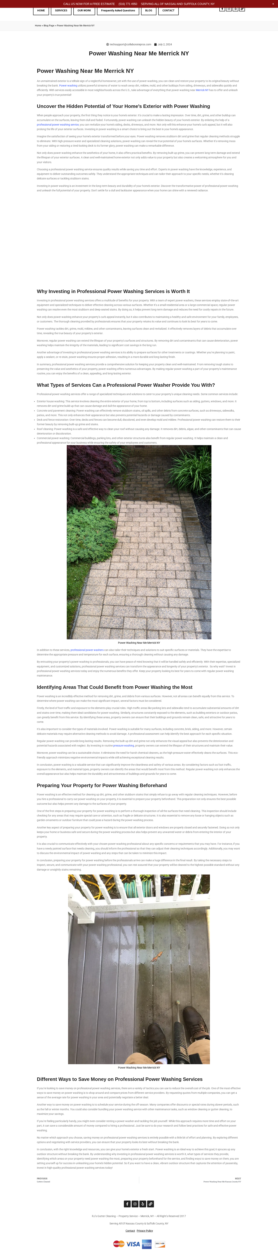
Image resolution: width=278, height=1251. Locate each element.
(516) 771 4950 (128, 4)
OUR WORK (84, 10)
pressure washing (123, 745)
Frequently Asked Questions (118, 10)
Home (38, 25)
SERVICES (61, 10)
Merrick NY (202, 90)
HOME (41, 10)
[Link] (242, 8)
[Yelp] (235, 8)
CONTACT (168, 10)
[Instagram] (229, 8)
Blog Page (49, 25)
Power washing (68, 85)
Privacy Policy (145, 1230)
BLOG (148, 10)
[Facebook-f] (222, 8)
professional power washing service (58, 124)
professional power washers (87, 649)
